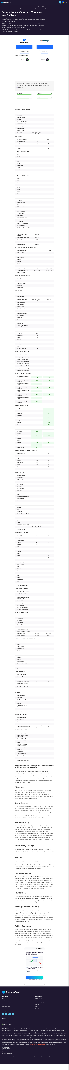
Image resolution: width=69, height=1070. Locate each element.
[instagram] (13, 1014)
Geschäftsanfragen (6, 1006)
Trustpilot (4, 1018)
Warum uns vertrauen (40, 1000)
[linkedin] (9, 1014)
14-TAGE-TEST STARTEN (34, 977)
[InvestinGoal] (9, 2)
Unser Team (4, 1000)
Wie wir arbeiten (38, 998)
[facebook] (6, 1014)
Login (36, 1006)
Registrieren (38, 1008)
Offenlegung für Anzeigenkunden (37, 1044)
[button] (60, 2)
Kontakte (37, 1004)
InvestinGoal (23, 8)
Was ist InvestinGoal (40, 6)
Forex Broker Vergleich (32, 8)
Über (3, 998)
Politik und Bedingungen (29, 6)
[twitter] (3, 1014)
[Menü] (66, 2)
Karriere (3, 1004)
